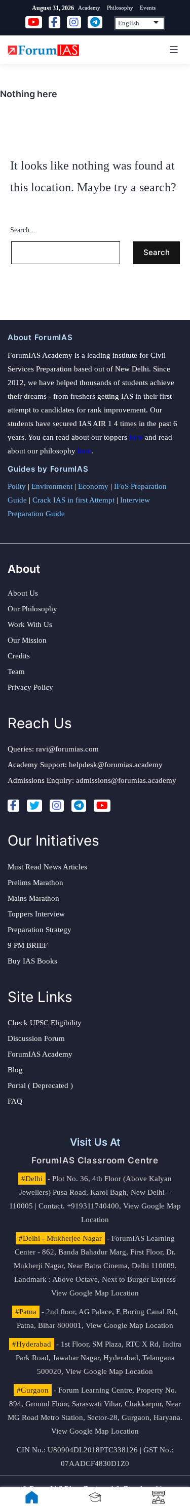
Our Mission (27, 640)
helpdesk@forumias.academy (116, 765)
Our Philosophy (32, 609)
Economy (93, 486)
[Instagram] (57, 806)
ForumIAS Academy (40, 1054)
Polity (17, 486)
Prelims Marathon (35, 883)
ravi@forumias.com (67, 749)
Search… (23, 230)
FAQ (15, 1101)
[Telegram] (78, 806)
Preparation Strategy (39, 930)
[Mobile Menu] (172, 49)
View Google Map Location (95, 1293)
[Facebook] (13, 806)
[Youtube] (102, 806)
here (136, 437)
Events (148, 8)
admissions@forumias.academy (126, 780)
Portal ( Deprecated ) (40, 1085)
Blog (15, 1070)
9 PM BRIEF (28, 945)
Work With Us (30, 624)
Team (16, 671)
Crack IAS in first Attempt (73, 500)
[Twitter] (34, 806)
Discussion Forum (36, 1038)
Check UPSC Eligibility (45, 1023)
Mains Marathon (33, 898)
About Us (23, 593)
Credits (19, 656)
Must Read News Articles (47, 867)
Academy (89, 8)
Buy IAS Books (32, 961)
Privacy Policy (30, 687)
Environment (51, 486)
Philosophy (120, 8)
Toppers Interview (36, 914)
